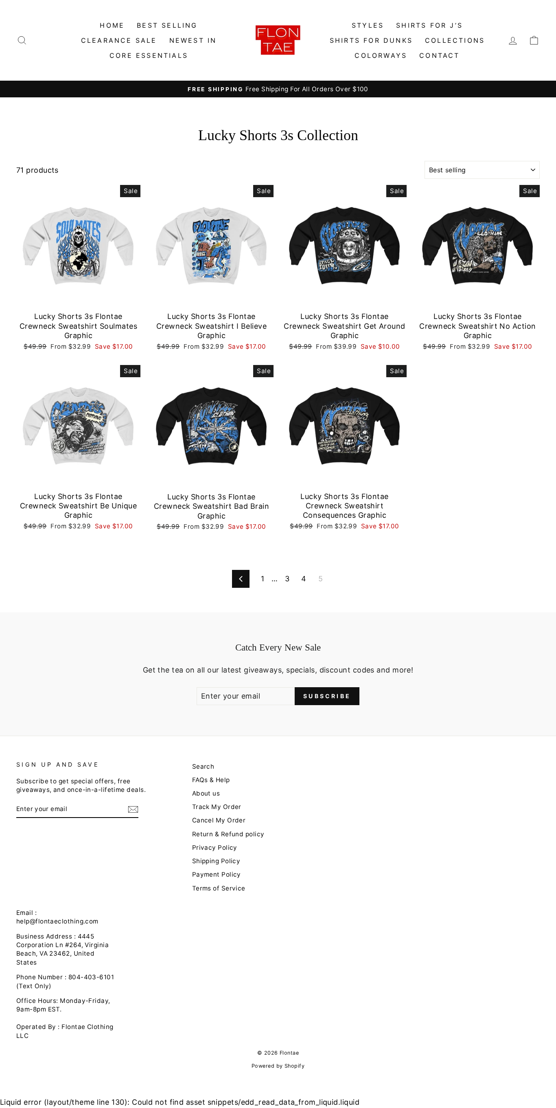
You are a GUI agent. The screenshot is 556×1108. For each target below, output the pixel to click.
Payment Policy (216, 874)
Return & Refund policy (228, 834)
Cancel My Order (219, 820)
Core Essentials (148, 55)
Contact (439, 55)
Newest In (193, 40)
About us (206, 793)
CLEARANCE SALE (119, 40)
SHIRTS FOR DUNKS (371, 40)
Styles (368, 25)
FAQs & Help (211, 780)
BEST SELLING (167, 25)
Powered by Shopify (278, 1066)
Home (112, 25)
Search (203, 766)
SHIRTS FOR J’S (429, 25)
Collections (455, 40)
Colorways (381, 55)
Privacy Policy (214, 847)
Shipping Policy (216, 861)
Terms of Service (218, 888)
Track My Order (216, 807)
